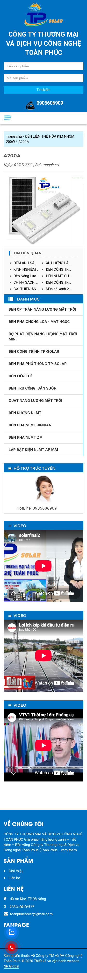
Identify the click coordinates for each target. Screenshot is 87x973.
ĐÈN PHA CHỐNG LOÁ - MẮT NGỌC (39, 322)
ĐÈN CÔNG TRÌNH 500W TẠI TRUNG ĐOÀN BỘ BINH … (62, 282)
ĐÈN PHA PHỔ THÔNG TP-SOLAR (38, 364)
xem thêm (69, 850)
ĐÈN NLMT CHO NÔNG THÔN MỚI (62, 276)
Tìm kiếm (43, 90)
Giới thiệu (16, 871)
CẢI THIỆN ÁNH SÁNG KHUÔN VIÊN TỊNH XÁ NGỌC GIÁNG (30, 289)
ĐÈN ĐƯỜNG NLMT (25, 413)
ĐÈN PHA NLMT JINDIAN (30, 425)
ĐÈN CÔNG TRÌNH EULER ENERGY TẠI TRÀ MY (62, 269)
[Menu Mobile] (7, 117)
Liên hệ (14, 878)
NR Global (11, 966)
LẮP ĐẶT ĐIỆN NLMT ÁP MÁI (33, 450)
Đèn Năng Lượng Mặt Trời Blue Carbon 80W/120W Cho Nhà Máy (30, 276)
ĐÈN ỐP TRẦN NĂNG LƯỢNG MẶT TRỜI (42, 309)
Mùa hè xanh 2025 (60, 289)
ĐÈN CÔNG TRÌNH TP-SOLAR (34, 351)
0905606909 (49, 103)
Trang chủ (14, 136)
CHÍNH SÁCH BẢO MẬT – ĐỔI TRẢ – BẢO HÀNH (30, 282)
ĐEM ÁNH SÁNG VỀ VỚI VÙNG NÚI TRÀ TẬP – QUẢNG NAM (30, 263)
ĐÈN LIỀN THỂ (21, 376)
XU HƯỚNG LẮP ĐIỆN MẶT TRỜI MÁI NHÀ (62, 263)
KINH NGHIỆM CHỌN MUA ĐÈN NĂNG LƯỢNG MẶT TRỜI (30, 269)
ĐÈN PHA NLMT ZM (26, 437)
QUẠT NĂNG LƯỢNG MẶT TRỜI (35, 400)
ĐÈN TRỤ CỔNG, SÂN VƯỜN (33, 388)
